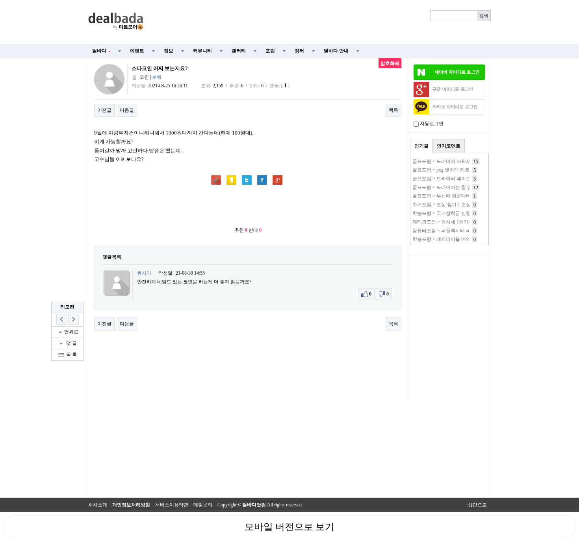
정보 (168, 51)
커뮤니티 (202, 51)
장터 (299, 51)
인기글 (421, 146)
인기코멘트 (448, 146)
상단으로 (477, 505)
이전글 (104, 110)
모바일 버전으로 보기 (289, 527)
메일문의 (202, 505)
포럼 (270, 51)
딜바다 (101, 51)
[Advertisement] (321, 22)
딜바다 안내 (336, 51)
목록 (393, 110)
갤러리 (239, 51)
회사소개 (97, 505)
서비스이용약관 (171, 505)
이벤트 (137, 51)
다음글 (127, 110)
